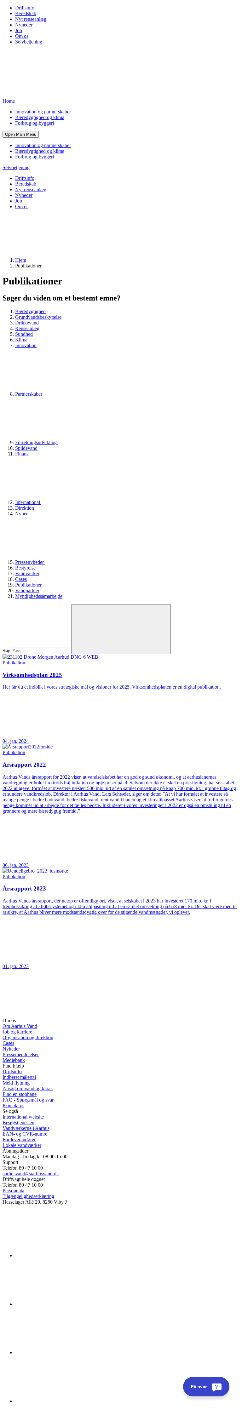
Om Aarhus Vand (20, 1026)
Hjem (20, 260)
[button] (21, 134)
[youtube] (62, 1401)
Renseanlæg (27, 328)
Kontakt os (13, 1105)
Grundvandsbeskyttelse (38, 317)
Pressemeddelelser (21, 1054)
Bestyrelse (25, 567)
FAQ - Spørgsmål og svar (28, 1100)
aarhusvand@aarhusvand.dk (31, 1173)
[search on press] (121, 629)
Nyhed (22, 513)
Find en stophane (20, 1094)
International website (23, 1117)
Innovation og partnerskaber (43, 111)
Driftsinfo (24, 7)
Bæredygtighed (30, 311)
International (28, 502)
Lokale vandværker (22, 1145)
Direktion (24, 508)
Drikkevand (27, 322)
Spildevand (26, 448)
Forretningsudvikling (36, 442)
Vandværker (27, 573)
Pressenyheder (30, 562)
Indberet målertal (19, 1077)
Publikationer (28, 584)
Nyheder (23, 24)
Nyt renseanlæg (30, 19)
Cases (21, 579)
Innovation (26, 345)
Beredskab (25, 13)
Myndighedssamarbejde (38, 596)
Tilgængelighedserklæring (28, 1196)
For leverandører (19, 1139)
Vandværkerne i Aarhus (26, 1128)
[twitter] (62, 1352)
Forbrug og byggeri (34, 123)
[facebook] (62, 1304)
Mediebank (14, 1060)
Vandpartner (27, 590)
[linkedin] (62, 1255)
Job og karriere (17, 1031)
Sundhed (24, 334)
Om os (21, 36)
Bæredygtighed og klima (39, 117)
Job (18, 30)
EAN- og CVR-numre (25, 1134)
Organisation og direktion (28, 1037)
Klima (21, 339)
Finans (21, 453)
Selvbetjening (28, 41)
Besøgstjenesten (18, 1122)
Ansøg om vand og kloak (28, 1088)
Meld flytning (16, 1082)
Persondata (13, 1190)
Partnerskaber (29, 394)
